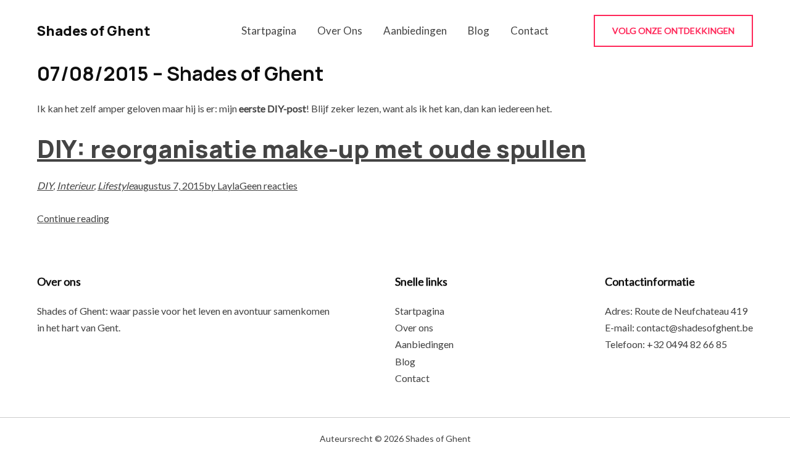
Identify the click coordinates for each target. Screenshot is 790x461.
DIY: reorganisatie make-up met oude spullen (311, 148)
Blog (478, 30)
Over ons (339, 30)
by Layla (221, 185)
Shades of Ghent (94, 31)
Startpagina (268, 30)
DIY (45, 185)
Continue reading (73, 218)
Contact (529, 30)
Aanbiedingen (415, 30)
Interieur (75, 185)
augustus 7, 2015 (168, 185)
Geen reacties (268, 185)
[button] (673, 31)
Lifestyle (115, 185)
